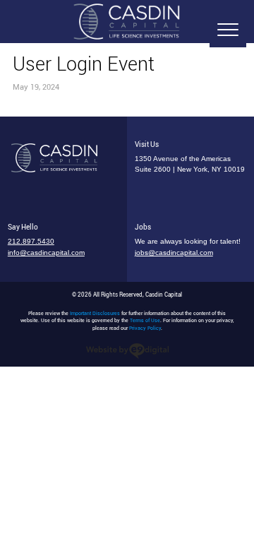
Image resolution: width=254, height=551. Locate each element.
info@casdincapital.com (46, 252)
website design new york (127, 351)
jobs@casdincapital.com (174, 252)
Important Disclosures (95, 313)
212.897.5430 (31, 241)
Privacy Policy (145, 328)
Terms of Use (145, 320)
